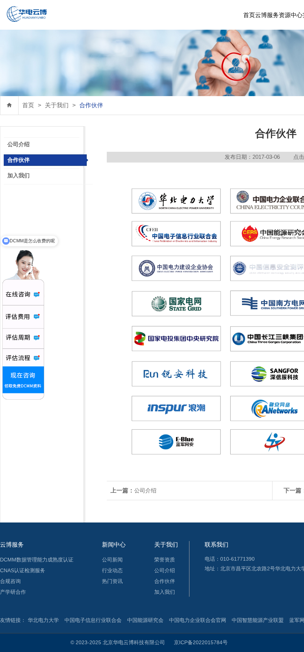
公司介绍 (18, 144)
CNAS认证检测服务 (22, 570)
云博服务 (267, 15)
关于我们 (57, 105)
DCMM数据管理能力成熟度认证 (36, 560)
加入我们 (18, 175)
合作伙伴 (18, 160)
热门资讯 (112, 581)
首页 (249, 15)
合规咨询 (10, 581)
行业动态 (112, 570)
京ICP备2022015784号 (201, 642)
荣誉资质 (164, 560)
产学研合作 (13, 592)
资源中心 (291, 15)
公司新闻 (112, 560)
